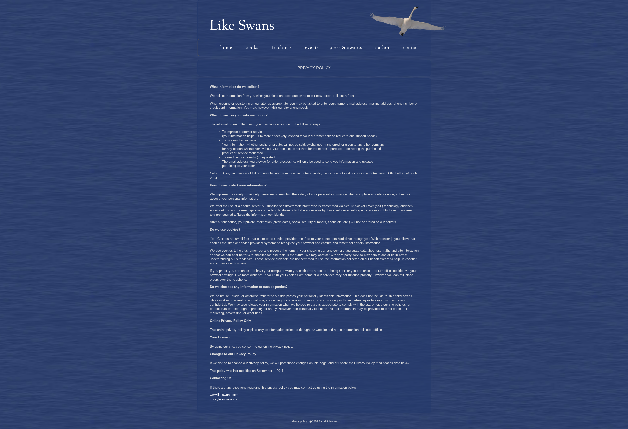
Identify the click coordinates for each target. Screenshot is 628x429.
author (384, 47)
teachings (285, 47)
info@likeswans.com (224, 399)
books (254, 47)
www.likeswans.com (224, 395)
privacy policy (299, 421)
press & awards (348, 47)
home (230, 47)
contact (409, 47)
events (314, 47)
